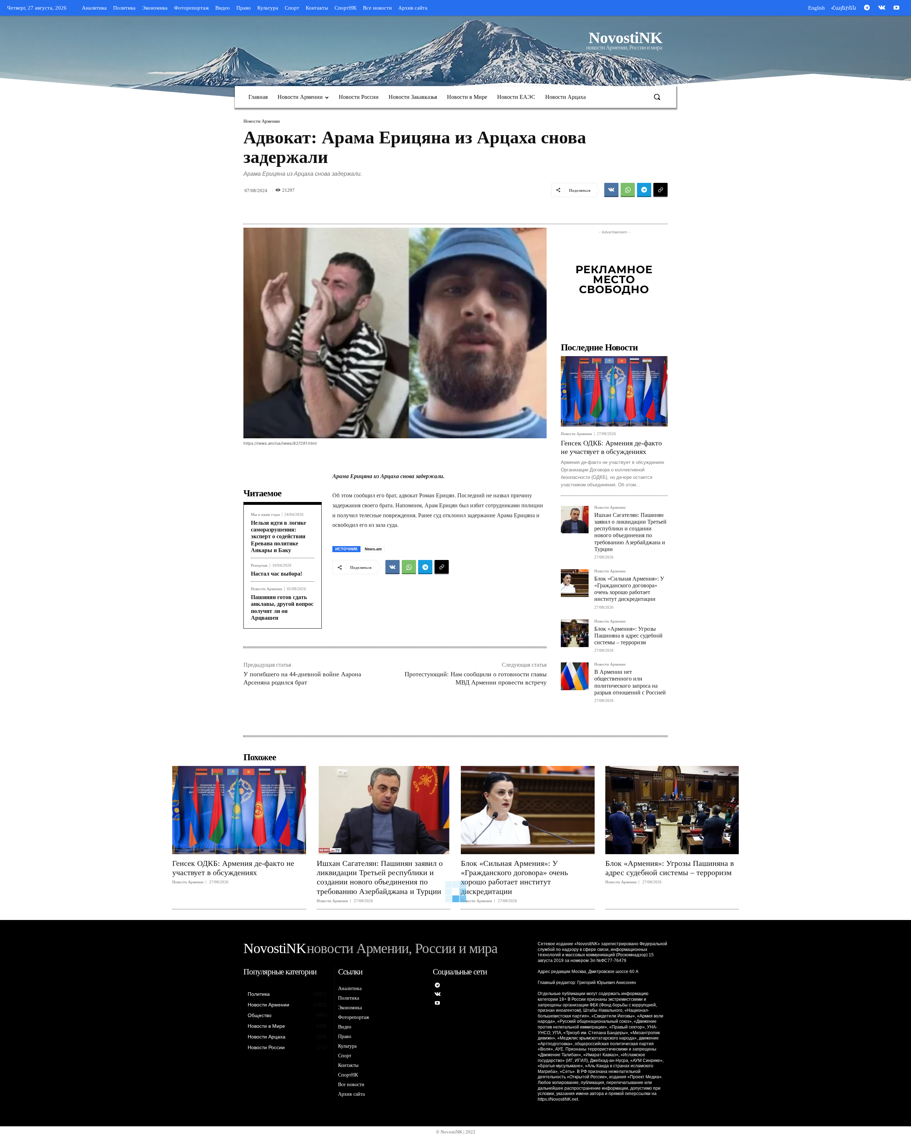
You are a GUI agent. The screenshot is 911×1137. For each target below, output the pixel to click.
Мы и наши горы (265, 515)
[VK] (611, 190)
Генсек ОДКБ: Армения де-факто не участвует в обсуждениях (233, 868)
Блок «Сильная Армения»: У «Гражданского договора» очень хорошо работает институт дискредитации (629, 589)
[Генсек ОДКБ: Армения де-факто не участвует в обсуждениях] (614, 391)
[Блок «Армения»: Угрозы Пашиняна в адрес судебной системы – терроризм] (575, 633)
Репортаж (259, 565)
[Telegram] (866, 8)
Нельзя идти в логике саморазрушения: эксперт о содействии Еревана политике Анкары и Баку (278, 536)
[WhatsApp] (628, 190)
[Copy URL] (660, 190)
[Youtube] (896, 8)
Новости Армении (261, 121)
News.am (373, 549)
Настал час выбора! (276, 574)
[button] (657, 96)
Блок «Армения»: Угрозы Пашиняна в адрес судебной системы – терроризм (628, 635)
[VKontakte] (881, 8)
